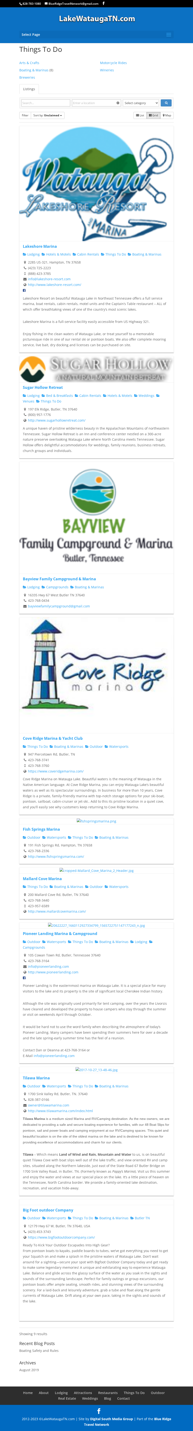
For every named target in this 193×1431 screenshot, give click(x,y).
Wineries (107, 70)
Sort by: (46, 115)
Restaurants (108, 1392)
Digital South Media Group (111, 1419)
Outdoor (96, 746)
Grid (155, 115)
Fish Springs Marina (41, 829)
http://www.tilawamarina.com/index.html (60, 1111)
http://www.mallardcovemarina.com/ (57, 911)
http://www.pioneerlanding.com (53, 972)
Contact (123, 1398)
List (141, 115)
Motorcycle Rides (113, 63)
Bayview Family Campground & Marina (59, 578)
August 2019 (29, 1370)
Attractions (83, 1392)
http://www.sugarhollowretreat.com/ (56, 420)
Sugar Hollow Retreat (43, 387)
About (44, 1392)
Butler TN (142, 1218)
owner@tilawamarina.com (48, 1105)
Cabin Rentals (87, 254)
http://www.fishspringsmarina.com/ (56, 856)
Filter (25, 115)
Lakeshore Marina (40, 246)
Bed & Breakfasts (59, 395)
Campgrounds (56, 587)
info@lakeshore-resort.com (49, 279)
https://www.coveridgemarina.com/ (56, 771)
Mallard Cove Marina (42, 878)
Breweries (27, 77)
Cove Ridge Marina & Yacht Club (53, 738)
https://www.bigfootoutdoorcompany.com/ (61, 1237)
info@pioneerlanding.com (48, 966)
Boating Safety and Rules (39, 1350)
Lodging (33, 254)
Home (28, 1392)
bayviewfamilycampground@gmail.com (59, 606)
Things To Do (115, 254)
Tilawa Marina (36, 1078)
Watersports (118, 746)
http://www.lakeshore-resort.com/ (54, 284)
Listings (29, 89)
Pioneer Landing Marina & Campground (60, 933)
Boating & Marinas (33, 70)
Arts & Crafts (29, 63)
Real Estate (67, 1398)
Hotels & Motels (58, 254)
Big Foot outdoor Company (48, 1210)
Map (168, 115)
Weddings (146, 395)
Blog (107, 1398)
